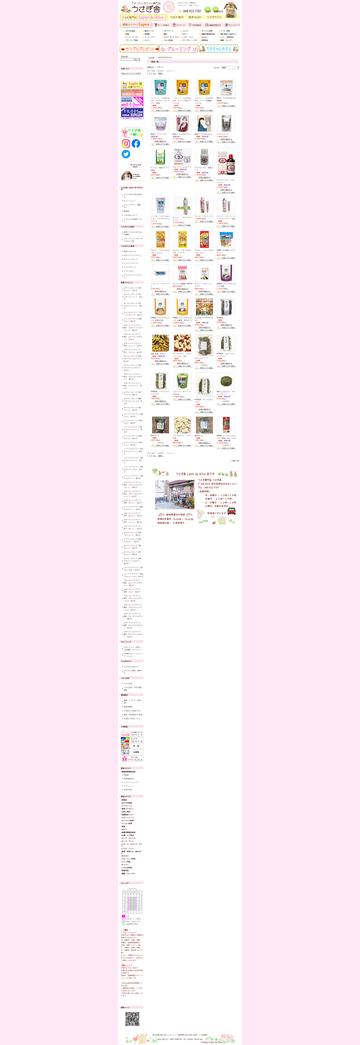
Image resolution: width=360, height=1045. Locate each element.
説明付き (150, 67)
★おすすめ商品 (126, 803)
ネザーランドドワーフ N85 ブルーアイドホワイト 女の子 (133, 625)
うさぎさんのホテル (131, 667)
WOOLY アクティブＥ (159, 134)
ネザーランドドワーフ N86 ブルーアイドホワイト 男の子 (133, 616)
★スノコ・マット (127, 841)
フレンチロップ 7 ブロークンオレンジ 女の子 (133, 313)
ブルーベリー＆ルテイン (182, 167)
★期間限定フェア (127, 815)
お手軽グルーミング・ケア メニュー (133, 655)
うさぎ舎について (130, 215)
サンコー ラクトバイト (204, 216)
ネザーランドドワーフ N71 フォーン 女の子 (133, 351)
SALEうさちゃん (130, 251)
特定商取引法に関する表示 (187, 1035)
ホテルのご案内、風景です (133, 672)
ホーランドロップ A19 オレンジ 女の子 (132, 289)
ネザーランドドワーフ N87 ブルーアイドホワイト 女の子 (133, 634)
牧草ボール (199, 436)
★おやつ (124, 829)
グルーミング (126, 642)
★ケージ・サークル (128, 838)
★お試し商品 (125, 812)
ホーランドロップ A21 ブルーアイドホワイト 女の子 (133, 367)
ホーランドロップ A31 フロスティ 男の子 (133, 540)
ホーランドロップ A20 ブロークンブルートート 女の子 (134, 358)
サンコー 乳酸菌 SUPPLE (182, 284)
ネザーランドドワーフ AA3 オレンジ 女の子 (133, 501)
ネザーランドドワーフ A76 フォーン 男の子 (133, 521)
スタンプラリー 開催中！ (132, 206)
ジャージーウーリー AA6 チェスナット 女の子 (134, 508)
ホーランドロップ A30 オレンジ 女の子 (133, 547)
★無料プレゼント (127, 809)
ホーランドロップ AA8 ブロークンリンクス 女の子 (133, 401)
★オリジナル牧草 (127, 821)
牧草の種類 (128, 707)
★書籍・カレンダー (128, 873)
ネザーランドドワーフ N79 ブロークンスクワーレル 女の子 (133, 598)
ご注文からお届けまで (132, 711)
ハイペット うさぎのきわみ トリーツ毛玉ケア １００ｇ (183, 100)
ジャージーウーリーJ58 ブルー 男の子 (134, 422)
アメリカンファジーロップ (133, 276)
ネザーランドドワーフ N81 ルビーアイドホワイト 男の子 (133, 582)
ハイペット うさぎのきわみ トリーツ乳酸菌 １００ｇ (204, 100)
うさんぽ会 (125, 678)
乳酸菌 (126, 775)
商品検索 (124, 57)
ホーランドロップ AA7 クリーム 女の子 (133, 409)
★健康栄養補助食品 (128, 772)
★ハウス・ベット (127, 848)
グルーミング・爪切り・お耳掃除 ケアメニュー (133, 648)
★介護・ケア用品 (127, 835)
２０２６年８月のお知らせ (133, 195)
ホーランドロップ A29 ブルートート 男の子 (133, 534)
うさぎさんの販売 (127, 246)
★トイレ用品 (125, 862)
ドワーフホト (129, 271)
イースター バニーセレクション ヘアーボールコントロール (160, 218)
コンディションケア (131, 782)
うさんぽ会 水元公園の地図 (133, 688)
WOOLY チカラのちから (203, 134)
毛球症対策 (128, 790)
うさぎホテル (126, 661)
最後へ (160, 73)
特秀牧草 (220, 318)
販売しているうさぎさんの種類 (133, 233)
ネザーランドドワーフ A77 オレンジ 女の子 (133, 527)
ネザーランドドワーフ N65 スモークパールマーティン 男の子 (133, 327)
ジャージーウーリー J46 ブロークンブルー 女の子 (134, 469)
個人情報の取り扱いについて (164, 1035)
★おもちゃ (125, 856)
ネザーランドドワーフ (132, 255)
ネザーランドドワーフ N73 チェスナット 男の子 (133, 385)
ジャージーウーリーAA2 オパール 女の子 (134, 437)
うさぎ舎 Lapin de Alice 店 (131, 188)
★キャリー (125, 865)
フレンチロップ (130, 267)
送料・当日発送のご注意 (133, 715)
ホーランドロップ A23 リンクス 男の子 (133, 393)
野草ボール (155, 436)
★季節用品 (125, 871)
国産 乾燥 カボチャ (158, 354)
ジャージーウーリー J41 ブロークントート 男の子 (134, 451)
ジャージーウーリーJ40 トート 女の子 (134, 443)
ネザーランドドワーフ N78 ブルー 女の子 (132, 590)
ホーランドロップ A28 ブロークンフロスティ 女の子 (133, 560)
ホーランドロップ (130, 259)
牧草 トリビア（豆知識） (132, 701)
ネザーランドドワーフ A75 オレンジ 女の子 (133, 514)
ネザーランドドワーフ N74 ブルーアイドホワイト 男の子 (133, 376)
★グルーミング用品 (128, 859)
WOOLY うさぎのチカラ (181, 134)
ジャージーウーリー (131, 263)
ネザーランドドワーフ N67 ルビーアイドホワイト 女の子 (133, 336)
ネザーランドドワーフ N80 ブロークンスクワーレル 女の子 (133, 607)
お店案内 (204, 1035)
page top (235, 460)
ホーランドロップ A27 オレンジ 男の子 (133, 553)
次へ (154, 73)
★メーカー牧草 (126, 823)
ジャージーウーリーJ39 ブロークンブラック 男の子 (134, 429)
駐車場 (126, 211)
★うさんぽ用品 (126, 868)
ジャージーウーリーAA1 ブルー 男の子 (134, 320)
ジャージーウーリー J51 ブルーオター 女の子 (134, 568)
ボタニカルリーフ (201, 358)
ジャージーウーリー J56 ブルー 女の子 (134, 415)
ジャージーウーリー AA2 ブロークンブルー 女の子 (134, 575)
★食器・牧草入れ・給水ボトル (131, 852)
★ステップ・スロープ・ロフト (131, 845)
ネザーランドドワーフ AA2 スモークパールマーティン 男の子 (133, 484)
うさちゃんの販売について (133, 220)
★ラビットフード (127, 818)
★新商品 (124, 800)
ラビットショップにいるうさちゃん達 (133, 240)
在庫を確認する (160, 141)
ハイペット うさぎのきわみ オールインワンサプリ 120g (160, 100)
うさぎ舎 (151, 57)
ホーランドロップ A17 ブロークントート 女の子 (133, 296)
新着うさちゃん (127, 282)
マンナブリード (222, 134)
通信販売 (124, 695)
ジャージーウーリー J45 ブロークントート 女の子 (134, 460)
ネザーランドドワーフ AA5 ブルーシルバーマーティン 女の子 (133, 493)
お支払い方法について (132, 719)
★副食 (123, 826)
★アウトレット (126, 806)
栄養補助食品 (129, 779)
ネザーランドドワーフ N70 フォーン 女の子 (133, 344)
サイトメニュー (130, 201)
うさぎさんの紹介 (127, 227)
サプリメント (129, 786)
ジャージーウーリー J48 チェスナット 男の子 (134, 477)
